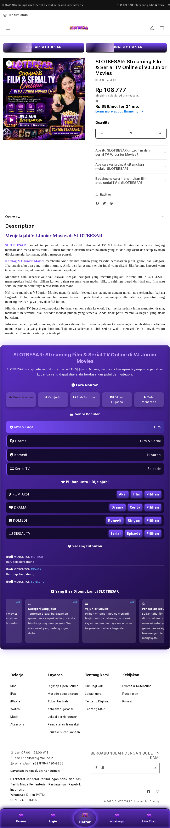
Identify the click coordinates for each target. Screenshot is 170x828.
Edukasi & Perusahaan (64, 732)
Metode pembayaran (63, 693)
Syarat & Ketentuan (137, 686)
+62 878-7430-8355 (48, 763)
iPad (13, 693)
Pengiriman (130, 693)
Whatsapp (117, 821)
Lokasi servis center (62, 716)
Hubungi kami (94, 686)
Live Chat (149, 821)
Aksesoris (17, 724)
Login (53, 821)
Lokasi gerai (93, 693)
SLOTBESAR (122, 801)
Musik (14, 716)
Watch (15, 709)
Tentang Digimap (97, 701)
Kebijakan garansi (60, 709)
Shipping (101, 95)
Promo (21, 821)
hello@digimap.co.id (39, 758)
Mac (13, 686)
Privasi (127, 701)
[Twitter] (105, 204)
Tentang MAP (95, 709)
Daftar (85, 822)
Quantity (102, 123)
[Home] (78, 28)
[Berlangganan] (154, 768)
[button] (8, 28)
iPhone (15, 701)
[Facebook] (98, 204)
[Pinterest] (112, 204)
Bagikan (105, 194)
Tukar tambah (58, 701)
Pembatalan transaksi (63, 724)
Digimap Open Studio (63, 686)
